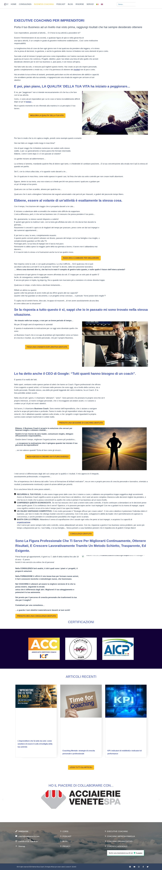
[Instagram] (139, 867)
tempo (28, 102)
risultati (77, 70)
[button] (3, 799)
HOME (13, 4)
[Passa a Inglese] (102, 4)
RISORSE (80, 4)
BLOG (70, 4)
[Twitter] (147, 867)
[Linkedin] (130, 867)
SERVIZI (90, 4)
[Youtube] (134, 867)
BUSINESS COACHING (44, 4)
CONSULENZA (25, 4)
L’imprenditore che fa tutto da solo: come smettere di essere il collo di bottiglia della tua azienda (35, 744)
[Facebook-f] (143, 867)
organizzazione (23, 522)
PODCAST (60, 4)
